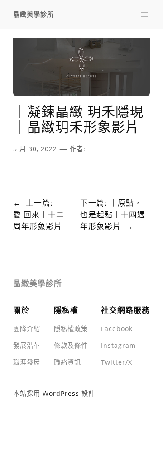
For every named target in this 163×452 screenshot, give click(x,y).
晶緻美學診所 (33, 14)
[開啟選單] (144, 14)
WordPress (61, 393)
